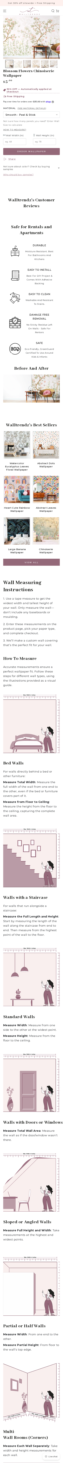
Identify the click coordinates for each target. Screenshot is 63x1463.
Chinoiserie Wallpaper (46, 551)
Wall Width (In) (14, 135)
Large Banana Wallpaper (17, 551)
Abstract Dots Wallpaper (46, 465)
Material (24, 108)
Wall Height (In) (44, 135)
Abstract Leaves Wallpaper (46, 509)
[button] (53, 11)
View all (32, 562)
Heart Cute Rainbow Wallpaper (17, 509)
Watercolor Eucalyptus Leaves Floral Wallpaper (17, 466)
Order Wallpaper (31, 151)
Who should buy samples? (18, 174)
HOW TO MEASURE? (14, 129)
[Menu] (4, 11)
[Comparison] (31, 389)
